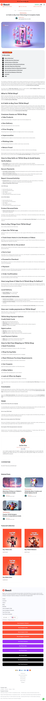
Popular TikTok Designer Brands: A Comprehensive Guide (12, 515)
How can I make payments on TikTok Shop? (14, 70)
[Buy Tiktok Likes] (12, 538)
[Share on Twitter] (23, 449)
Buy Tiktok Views (38, 6)
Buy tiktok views (7, 577)
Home (15, 10)
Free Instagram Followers (8, 610)
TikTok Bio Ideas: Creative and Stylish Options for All (33, 492)
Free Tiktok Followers (7, 614)
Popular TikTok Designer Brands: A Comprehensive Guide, (10, 694)
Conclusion (7, 74)
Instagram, (2, 689)
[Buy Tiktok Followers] (34, 538)
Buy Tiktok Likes (23, 6)
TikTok (13, 689)
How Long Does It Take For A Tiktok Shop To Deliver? (15, 68)
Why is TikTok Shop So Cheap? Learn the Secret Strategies (11, 698)
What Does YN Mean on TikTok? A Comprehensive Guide (12, 492)
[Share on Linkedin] (24, 449)
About (4, 602)
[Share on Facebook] (21, 449)
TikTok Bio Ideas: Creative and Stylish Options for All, (30, 692)
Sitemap (22, 682)
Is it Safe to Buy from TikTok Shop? (12, 60)
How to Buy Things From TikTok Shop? (13, 66)
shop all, (6, 689)
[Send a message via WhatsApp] (43, 699)
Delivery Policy (23, 676)
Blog (4, 604)
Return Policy (22, 680)
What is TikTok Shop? (9, 58)
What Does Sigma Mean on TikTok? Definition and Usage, (11, 696)
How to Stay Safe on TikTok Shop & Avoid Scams (14, 64)
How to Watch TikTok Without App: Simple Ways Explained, (31, 694)
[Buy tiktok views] (12, 566)
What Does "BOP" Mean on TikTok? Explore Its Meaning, (30, 696)
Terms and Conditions (23, 675)
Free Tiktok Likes (6, 612)
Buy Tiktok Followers (8, 6)
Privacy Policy (22, 678)
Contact (4, 600)
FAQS (6, 76)
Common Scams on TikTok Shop (11, 62)
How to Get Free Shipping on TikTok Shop (13, 72)
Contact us (23, 673)
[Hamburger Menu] (44, 5)
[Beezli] (5, 5)
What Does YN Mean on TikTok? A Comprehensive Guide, (10, 692)
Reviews (4, 606)
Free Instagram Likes (7, 608)
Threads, (10, 689)
